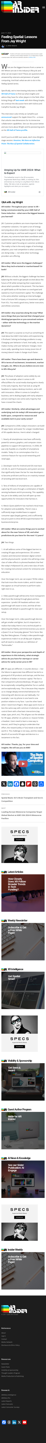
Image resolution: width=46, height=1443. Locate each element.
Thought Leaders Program (10, 1373)
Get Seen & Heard (14, 1069)
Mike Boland (12, 46)
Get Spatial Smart (14, 977)
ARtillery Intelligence (8, 1395)
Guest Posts (5, 1367)
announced (6, 117)
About (3, 1333)
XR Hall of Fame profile (17, 130)
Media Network (6, 1342)
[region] (23, 893)
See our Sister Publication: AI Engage (16, 1168)
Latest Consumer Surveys (10, 1407)
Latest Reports (6, 1401)
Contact (4, 1339)
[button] (23, 941)
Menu (43, 7)
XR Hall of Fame (8, 94)
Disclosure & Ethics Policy (10, 1345)
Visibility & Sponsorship (9, 1370)
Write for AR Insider (15, 1117)
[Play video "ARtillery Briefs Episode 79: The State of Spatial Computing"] (23, 764)
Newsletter (5, 1364)
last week (20, 100)
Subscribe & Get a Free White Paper (17, 930)
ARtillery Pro (5, 1398)
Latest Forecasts (7, 1404)
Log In (3, 1336)
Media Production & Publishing (12, 1376)
